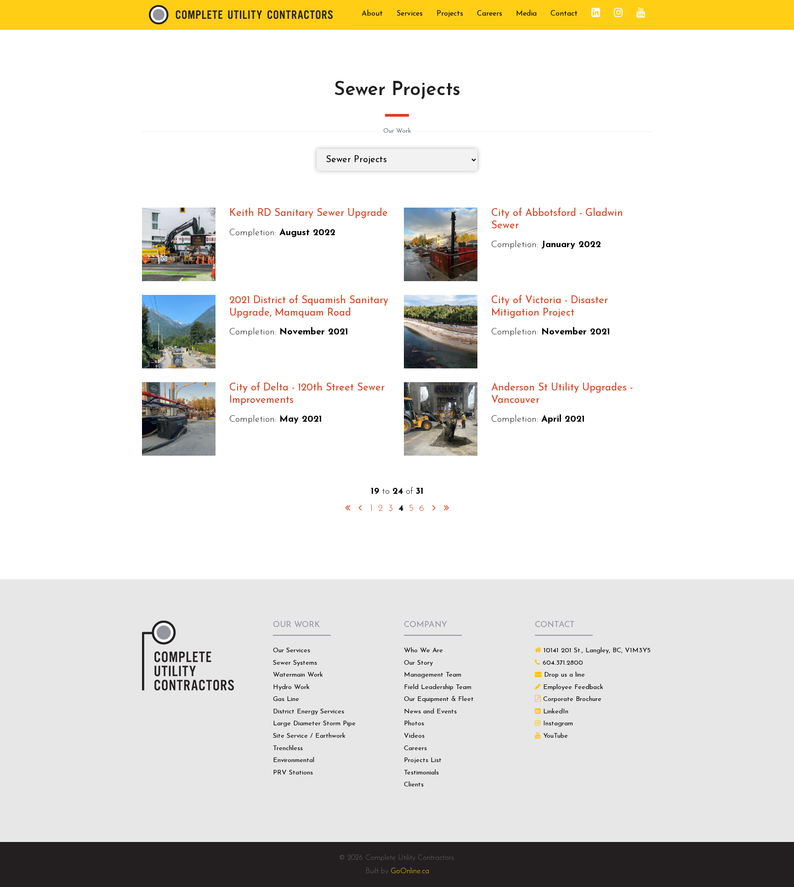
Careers (489, 13)
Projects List (423, 760)
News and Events (430, 711)
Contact (564, 13)
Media (526, 13)
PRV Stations (293, 772)
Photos (414, 723)
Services (410, 13)
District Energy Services (308, 711)
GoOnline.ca (410, 871)
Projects (450, 13)
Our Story (418, 663)
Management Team (432, 675)
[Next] (434, 508)
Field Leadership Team (437, 687)
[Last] (446, 508)
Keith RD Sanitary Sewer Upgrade (308, 213)
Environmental (293, 760)
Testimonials (421, 772)
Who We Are (423, 650)
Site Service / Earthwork (309, 736)
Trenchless (288, 748)
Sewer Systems (295, 663)
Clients (414, 784)
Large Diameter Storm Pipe (314, 723)
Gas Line (286, 699)
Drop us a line (564, 675)
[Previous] (360, 508)
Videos (414, 736)
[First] (347, 508)
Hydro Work (291, 687)
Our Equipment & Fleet (439, 699)
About (372, 13)
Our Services (291, 650)
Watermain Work (298, 675)
